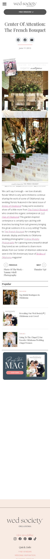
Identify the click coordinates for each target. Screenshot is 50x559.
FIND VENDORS (25, 12)
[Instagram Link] (15, 539)
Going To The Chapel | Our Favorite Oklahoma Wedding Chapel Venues (31, 340)
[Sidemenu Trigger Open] (4, 4)
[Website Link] (25, 528)
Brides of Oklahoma (11, 206)
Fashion (22, 291)
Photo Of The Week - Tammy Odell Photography (13, 272)
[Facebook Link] (20, 539)
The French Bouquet (38, 209)
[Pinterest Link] (25, 539)
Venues (22, 334)
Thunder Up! (40, 269)
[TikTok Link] (35, 539)
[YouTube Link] (30, 539)
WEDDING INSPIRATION (25, 555)
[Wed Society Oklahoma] (25, 4)
